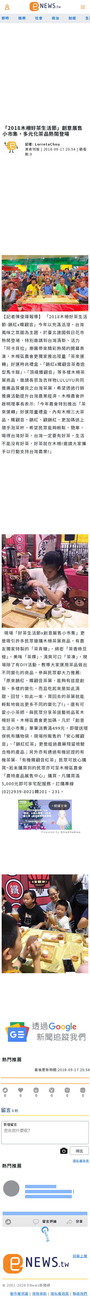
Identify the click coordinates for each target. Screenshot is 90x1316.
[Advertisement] (45, 70)
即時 (5, 17)
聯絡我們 (80, 1293)
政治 (55, 17)
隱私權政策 (81, 1161)
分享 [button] (79, 1221)
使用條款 (39, 1293)
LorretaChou (47, 144)
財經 (72, 17)
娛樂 (22, 17)
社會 (38, 17)
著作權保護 (19, 1293)
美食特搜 (32, 149)
